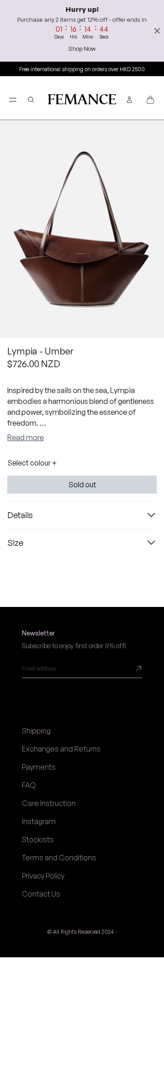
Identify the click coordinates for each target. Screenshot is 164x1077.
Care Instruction (49, 803)
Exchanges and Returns (61, 748)
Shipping (36, 730)
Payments (39, 766)
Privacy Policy (43, 875)
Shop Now (82, 48)
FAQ (29, 785)
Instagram (39, 821)
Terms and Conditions (59, 857)
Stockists (38, 839)
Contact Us (41, 893)
